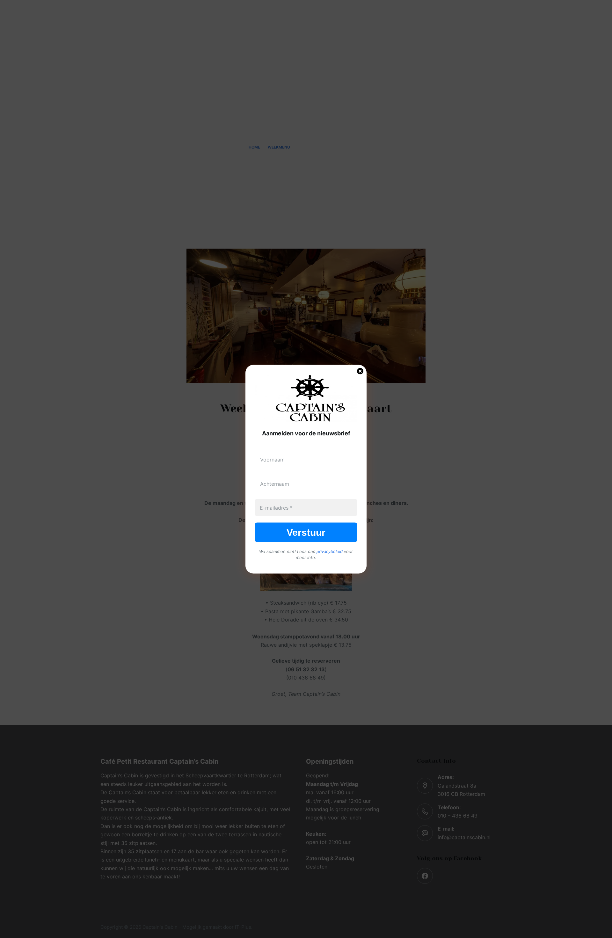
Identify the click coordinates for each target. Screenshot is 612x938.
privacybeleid (330, 551)
